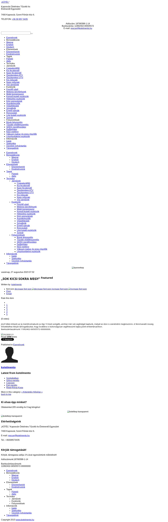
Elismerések (12, 164)
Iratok (14, 256)
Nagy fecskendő (24, 188)
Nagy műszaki (23, 197)
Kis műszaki (22, 195)
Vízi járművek (23, 200)
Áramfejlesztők (24, 218)
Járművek (16, 181)
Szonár (20, 233)
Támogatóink (12, 263)
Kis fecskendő (23, 185)
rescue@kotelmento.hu (81, 28)
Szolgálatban (12, 378)
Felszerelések (18, 235)
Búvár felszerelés (25, 237)
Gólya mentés (12, 380)
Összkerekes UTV (25, 193)
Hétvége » (38, 392)
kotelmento (16, 284)
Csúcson (10, 383)
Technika (10, 178)
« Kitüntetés (27, 392)
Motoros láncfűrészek (27, 207)
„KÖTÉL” (5, 2)
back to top (6, 394)
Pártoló (15, 174)
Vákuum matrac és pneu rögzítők (32, 249)
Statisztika (16, 258)
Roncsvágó (22, 228)
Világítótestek (23, 221)
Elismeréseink (18, 167)
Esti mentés (11, 385)
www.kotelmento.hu (25, 520)
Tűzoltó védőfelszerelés (28, 240)
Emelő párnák (23, 225)
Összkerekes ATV (25, 190)
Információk (11, 254)
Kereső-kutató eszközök (28, 211)
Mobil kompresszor (25, 209)
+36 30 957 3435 (20, 19)
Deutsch (15, 162)
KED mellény (23, 247)
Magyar (15, 157)
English (15, 160)
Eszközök (16, 202)
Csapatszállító (23, 183)
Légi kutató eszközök (26, 230)
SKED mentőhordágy (27, 242)
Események (11, 153)
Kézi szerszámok (25, 216)
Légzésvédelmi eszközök (28, 251)
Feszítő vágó (23, 204)
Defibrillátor (22, 244)
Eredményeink (18, 169)
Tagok (9, 171)
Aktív (14, 176)
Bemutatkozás (13, 155)
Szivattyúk (21, 223)
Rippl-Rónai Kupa (14, 387)
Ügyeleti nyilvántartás (22, 261)
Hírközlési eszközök (26, 214)
